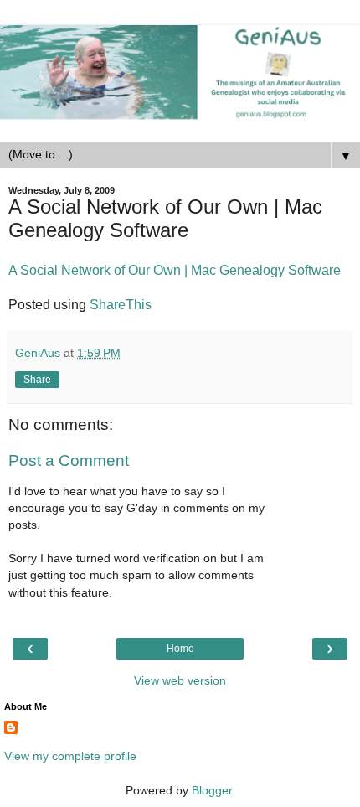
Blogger (212, 790)
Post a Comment (68, 460)
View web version (180, 680)
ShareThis (121, 304)
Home (180, 648)
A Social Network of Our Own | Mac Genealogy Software (174, 270)
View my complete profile (70, 756)
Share (37, 379)
